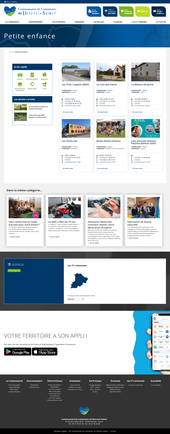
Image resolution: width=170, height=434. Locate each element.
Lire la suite (15, 237)
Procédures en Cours (74, 389)
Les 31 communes (139, 22)
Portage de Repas (95, 385)
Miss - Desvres (95, 389)
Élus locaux (14, 389)
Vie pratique (99, 22)
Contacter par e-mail (72, 105)
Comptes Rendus (14, 392)
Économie (118, 22)
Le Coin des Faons (54, 394)
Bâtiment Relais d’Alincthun (115, 385)
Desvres (73, 92)
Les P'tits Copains (55, 389)
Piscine (95, 392)
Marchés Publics (115, 392)
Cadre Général (75, 385)
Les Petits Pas (54, 396)
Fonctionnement (14, 385)
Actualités (161, 22)
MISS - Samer (95, 387)
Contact (113, 431)
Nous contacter (11, 2)
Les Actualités (156, 385)
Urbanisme (79, 22)
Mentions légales (60, 431)
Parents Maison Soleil (54, 400)
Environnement (36, 22)
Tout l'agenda (14, 270)
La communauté (12, 22)
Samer (108, 92)
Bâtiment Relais (115, 389)
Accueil (11, 52)
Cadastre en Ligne (75, 387)
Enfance (75, 90)
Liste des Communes (135, 385)
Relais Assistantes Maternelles (54, 386)
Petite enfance (59, 22)
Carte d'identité (14, 387)
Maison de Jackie (54, 391)
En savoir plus (68, 112)
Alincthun (74, 148)
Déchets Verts (34, 387)
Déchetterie (34, 385)
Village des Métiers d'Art (115, 387)
